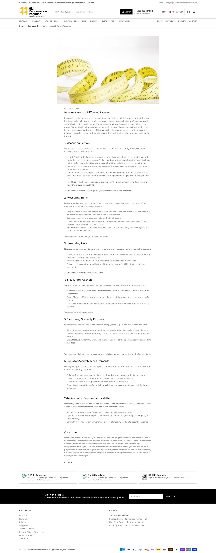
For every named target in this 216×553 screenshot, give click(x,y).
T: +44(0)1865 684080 (119, 515)
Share (70, 462)
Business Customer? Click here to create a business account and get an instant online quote (56, 3)
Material (23, 21)
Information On (33, 26)
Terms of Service (26, 529)
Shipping (23, 525)
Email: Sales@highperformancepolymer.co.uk (178, 3)
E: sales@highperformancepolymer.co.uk (128, 519)
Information (124, 21)
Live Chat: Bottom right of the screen (126, 522)
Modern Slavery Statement (31, 532)
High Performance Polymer (37, 550)
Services (169, 21)
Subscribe (170, 496)
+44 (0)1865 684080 (143, 11)
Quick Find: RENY (89, 21)
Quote (159, 21)
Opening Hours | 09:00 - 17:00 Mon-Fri (126, 525)
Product (36, 21)
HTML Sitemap (26, 535)
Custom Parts (108, 21)
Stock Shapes (51, 21)
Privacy (22, 522)
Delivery (182, 21)
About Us (23, 539)
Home (21, 26)
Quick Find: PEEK (69, 21)
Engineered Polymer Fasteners (62, 550)
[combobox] (103, 12)
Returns (23, 519)
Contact (193, 21)
